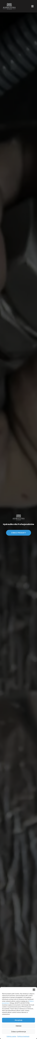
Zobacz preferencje (18, 1032)
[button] (34, 990)
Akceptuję (18, 1020)
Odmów (18, 1026)
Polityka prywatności (23, 1036)
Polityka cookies (11, 1036)
